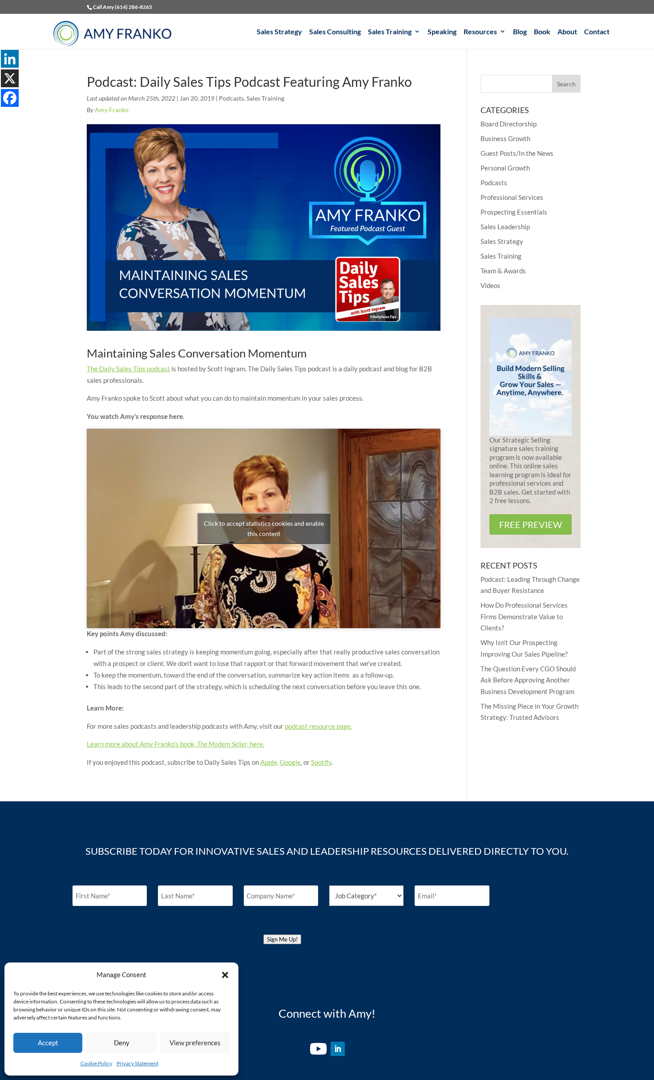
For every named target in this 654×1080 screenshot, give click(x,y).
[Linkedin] (10, 59)
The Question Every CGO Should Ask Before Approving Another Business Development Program (528, 680)
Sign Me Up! (282, 939)
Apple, (269, 762)
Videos (490, 285)
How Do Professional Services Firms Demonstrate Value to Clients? (524, 616)
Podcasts (231, 98)
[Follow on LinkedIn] (338, 1049)
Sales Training (390, 32)
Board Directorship (508, 124)
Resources (480, 32)
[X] (10, 78)
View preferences (195, 1043)
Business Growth (505, 138)
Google (290, 762)
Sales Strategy (279, 32)
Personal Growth (505, 168)
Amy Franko (112, 110)
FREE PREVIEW (530, 524)
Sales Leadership (505, 227)
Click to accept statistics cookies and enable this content (264, 528)
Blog (520, 32)
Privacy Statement (137, 1063)
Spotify (321, 762)
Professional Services (511, 197)
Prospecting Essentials (513, 212)
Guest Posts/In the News (516, 153)
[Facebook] (10, 98)
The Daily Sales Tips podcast (128, 369)
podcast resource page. (318, 726)
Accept (48, 1043)
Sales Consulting (335, 32)
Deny (121, 1043)
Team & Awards (503, 271)
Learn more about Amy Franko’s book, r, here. (175, 744)
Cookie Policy (96, 1063)
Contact (597, 32)
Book (542, 32)
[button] (225, 974)
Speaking (442, 32)
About (567, 32)
